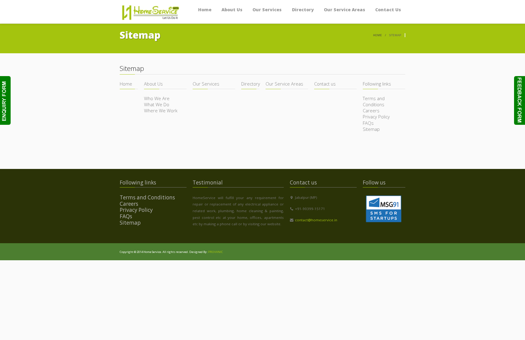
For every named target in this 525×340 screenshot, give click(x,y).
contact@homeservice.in (316, 220)
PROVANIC (215, 252)
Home (377, 35)
